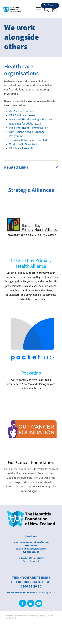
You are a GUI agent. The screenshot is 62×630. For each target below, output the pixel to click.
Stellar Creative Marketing (27, 615)
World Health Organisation (24, 144)
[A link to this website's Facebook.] (22, 603)
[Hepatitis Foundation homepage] (17, 9)
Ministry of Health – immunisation (28, 128)
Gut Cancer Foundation (22, 111)
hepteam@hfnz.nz (47, 592)
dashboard (11, 618)
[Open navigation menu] (38, 9)
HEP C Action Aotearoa (22, 115)
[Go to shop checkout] (55, 9)
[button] (46, 9)
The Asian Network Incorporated (28, 140)
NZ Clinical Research (21, 148)
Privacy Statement (31, 561)
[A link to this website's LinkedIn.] (30, 603)
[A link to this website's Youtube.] (38, 603)
